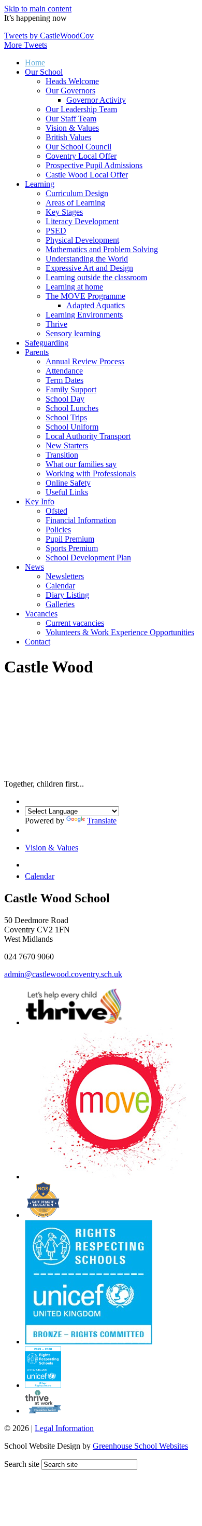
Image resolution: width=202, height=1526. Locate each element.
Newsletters (65, 576)
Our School (44, 71)
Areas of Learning (75, 202)
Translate (102, 820)
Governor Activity (96, 99)
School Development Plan (88, 557)
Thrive (56, 324)
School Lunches (72, 408)
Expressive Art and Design (89, 268)
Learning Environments (84, 314)
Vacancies (41, 613)
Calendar (60, 585)
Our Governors (70, 90)
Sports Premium (72, 548)
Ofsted (56, 510)
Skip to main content (37, 8)
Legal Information (64, 1428)
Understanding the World (87, 258)
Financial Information (81, 520)
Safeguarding (46, 342)
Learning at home (74, 286)
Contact (37, 641)
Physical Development (82, 240)
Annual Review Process (85, 361)
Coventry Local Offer (81, 156)
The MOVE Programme (85, 296)
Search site (21, 1464)
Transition (62, 454)
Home (35, 62)
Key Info (39, 501)
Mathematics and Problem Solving (102, 249)
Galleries (60, 604)
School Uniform (72, 426)
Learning (39, 184)
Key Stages (64, 212)
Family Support (71, 389)
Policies (58, 529)
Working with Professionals (91, 473)
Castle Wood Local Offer (87, 174)
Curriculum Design (77, 193)
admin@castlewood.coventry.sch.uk (63, 974)
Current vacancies (75, 622)
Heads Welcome (72, 81)
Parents (37, 352)
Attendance (64, 370)
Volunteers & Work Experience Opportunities (120, 632)
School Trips (66, 417)
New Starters (67, 445)
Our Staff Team (71, 118)
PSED (56, 230)
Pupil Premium (70, 538)
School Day (65, 398)
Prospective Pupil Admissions (94, 165)
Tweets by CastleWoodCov (49, 35)
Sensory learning (73, 333)
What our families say (81, 464)
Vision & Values (72, 127)
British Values (68, 137)
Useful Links (67, 492)
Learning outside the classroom (96, 277)
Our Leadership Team (81, 109)
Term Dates (64, 380)
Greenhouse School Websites (140, 1445)
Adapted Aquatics (95, 305)
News (34, 566)
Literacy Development (82, 221)
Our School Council (78, 146)
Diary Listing (67, 594)
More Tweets (25, 44)
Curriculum (63, 862)
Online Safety (68, 482)
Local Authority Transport (88, 436)
